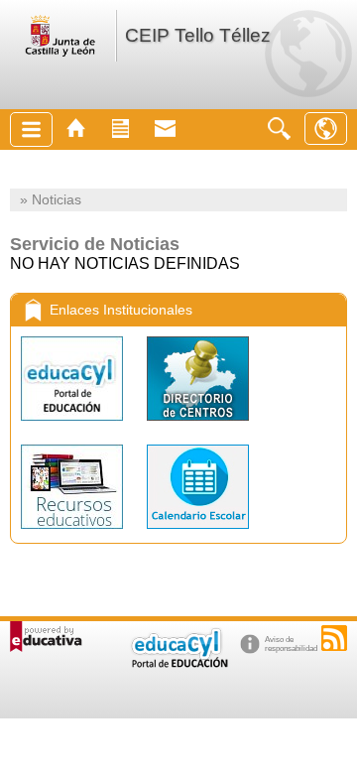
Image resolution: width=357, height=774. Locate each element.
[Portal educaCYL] (74, 425)
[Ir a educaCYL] (178, 663)
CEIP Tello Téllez (198, 35)
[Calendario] (198, 533)
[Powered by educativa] (46, 636)
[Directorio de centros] (198, 425)
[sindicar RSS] (334, 638)
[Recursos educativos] (74, 533)
